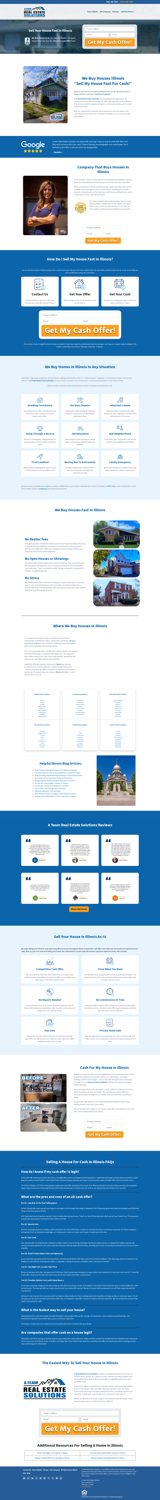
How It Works (92, 12)
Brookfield (42, 714)
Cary (42, 739)
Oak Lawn (118, 710)
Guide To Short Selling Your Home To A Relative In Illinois (56, 770)
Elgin (42, 743)
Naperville (118, 706)
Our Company (105, 12)
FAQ (24, 1473)
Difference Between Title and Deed (47, 791)
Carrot (120, 1497)
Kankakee (80, 735)
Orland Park (118, 712)
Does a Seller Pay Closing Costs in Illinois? (50, 788)
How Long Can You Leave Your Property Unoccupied (53, 778)
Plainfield (118, 733)
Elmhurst (42, 745)
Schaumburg (118, 737)
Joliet (80, 733)
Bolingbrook (42, 712)
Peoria (118, 731)
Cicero (42, 737)
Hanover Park (80, 714)
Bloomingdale (42, 710)
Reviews (115, 12)
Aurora (42, 703)
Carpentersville (42, 733)
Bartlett (42, 705)
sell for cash (110, 486)
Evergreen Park (80, 705)
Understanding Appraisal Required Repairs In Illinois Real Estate (58, 775)
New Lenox (118, 708)
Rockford (118, 735)
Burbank (42, 731)
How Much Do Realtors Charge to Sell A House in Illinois (55, 794)
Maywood (118, 703)
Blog (28, 1473)
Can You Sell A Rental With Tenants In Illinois (108, 1453)
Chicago (42, 735)
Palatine (118, 714)
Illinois (42, 701)
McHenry (118, 705)
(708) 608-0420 (86, 1487)
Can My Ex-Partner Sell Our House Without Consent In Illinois (57, 773)
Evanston (80, 701)
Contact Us (27, 1470)
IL (80, 731)
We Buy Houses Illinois (69, 1470)
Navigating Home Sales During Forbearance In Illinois (54, 780)
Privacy (46, 1470)
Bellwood (42, 708)
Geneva (80, 710)
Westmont (118, 747)
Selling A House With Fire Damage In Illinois (52, 1458)
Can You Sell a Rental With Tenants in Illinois (51, 783)
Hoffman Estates (118, 701)
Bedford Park (42, 706)
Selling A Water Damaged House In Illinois (108, 1458)
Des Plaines (42, 741)
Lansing (80, 739)
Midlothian (80, 745)
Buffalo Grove (42, 716)
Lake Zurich (80, 741)
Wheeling (118, 745)
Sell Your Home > (127, 12)
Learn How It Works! (102, 94)
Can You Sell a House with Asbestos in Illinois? (52, 786)
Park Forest (118, 716)
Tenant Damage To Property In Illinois (52, 1453)
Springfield (118, 739)
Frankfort (80, 706)
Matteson (80, 747)
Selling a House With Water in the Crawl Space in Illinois (55, 796)
